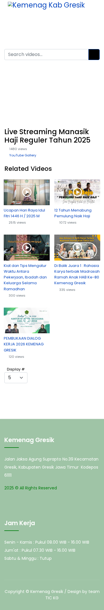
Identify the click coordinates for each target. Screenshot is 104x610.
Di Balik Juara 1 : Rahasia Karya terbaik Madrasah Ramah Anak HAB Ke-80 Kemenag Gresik (77, 274)
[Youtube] (70, 27)
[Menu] (92, 27)
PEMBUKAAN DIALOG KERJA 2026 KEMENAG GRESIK (24, 344)
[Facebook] (58, 27)
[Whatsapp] (81, 27)
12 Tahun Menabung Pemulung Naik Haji (73, 213)
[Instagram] (76, 27)
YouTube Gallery (22, 155)
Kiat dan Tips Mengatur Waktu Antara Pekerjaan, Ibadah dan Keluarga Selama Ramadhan (25, 277)
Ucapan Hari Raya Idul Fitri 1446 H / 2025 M (24, 213)
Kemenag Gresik (46, 591)
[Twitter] (64, 27)
